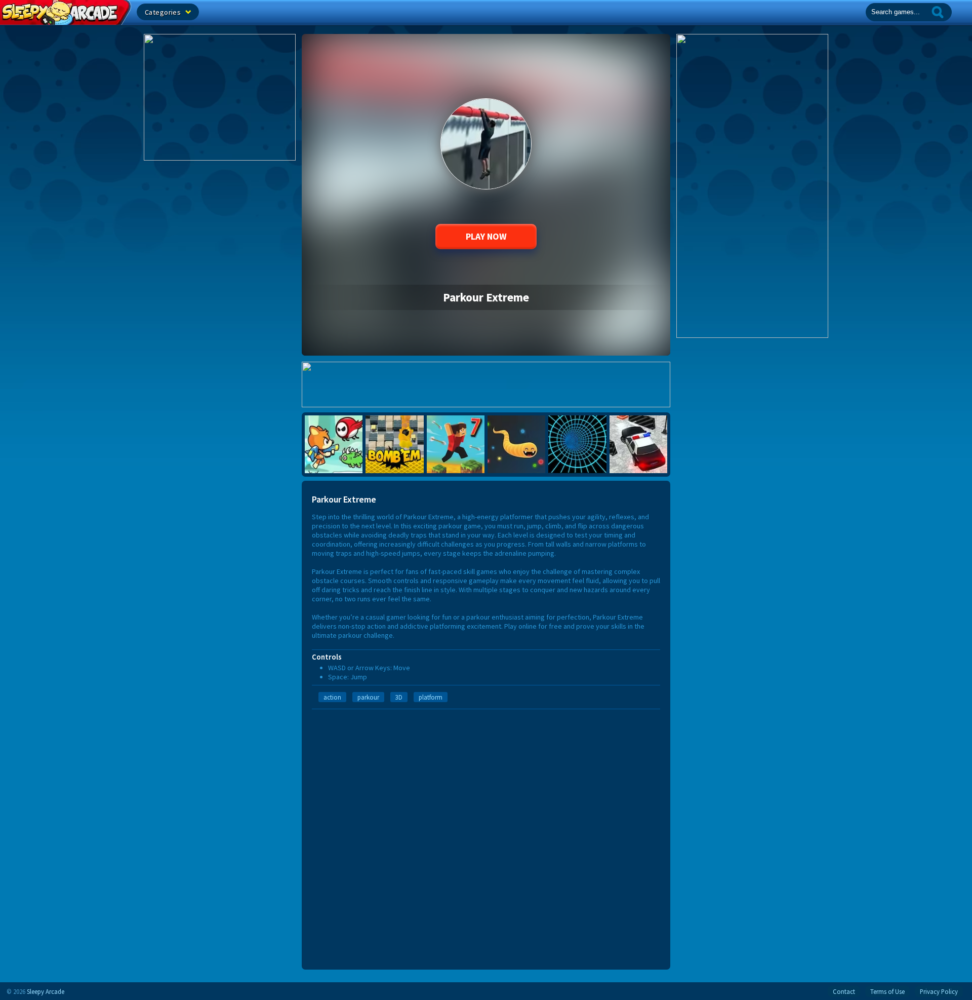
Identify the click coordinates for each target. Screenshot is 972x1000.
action (332, 697)
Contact (844, 991)
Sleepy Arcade (45, 991)
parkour (368, 697)
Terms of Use (887, 991)
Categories (164, 12)
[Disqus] (486, 836)
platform (430, 697)
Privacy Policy (939, 991)
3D (398, 697)
